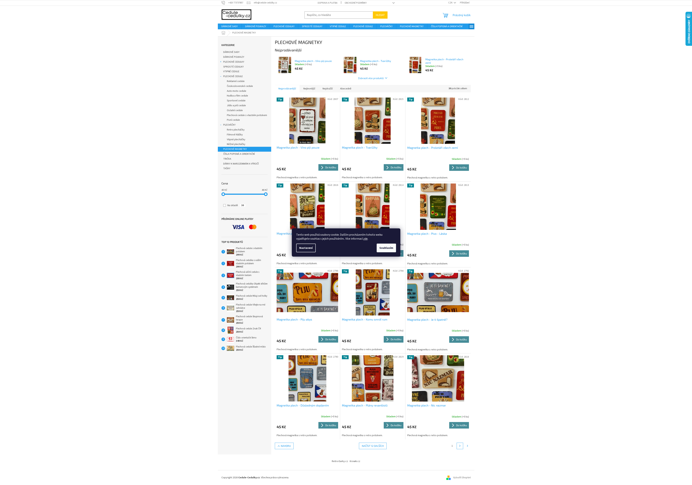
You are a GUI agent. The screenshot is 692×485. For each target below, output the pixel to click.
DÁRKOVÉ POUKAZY (233, 57)
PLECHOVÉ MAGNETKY (235, 149)
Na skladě (235, 205)
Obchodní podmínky (356, 3)
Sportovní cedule (236, 100)
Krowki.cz (355, 461)
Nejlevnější (309, 88)
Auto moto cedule (236, 91)
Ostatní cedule (235, 110)
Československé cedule (240, 86)
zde (365, 239)
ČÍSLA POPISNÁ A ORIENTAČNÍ (239, 154)
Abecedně (345, 88)
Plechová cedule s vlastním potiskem (247, 115)
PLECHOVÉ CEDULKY (233, 62)
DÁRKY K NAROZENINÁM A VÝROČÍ (241, 164)
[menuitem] (229, 26)
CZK (450, 2)
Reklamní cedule (236, 81)
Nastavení (306, 248)
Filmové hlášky (235, 134)
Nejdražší (328, 88)
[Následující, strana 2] (460, 446)
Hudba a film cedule (237, 96)
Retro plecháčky (236, 130)
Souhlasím (386, 248)
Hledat (380, 14)
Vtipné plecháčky (236, 139)
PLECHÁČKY (229, 125)
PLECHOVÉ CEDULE (233, 76)
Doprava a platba (327, 3)
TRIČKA (227, 159)
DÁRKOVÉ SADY (231, 52)
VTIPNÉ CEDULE (231, 71)
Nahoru (286, 445)
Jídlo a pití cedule (236, 105)
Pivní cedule (233, 120)
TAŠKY (226, 168)
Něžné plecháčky (236, 144)
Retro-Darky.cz (340, 461)
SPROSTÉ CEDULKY (233, 67)
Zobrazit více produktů (371, 78)
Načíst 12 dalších (373, 445)
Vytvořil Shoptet (462, 477)
